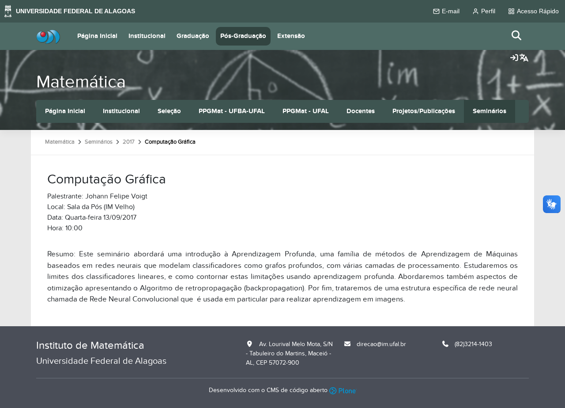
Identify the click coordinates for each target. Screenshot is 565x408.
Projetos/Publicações (423, 111)
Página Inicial (97, 36)
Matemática (81, 82)
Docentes (361, 111)
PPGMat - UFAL (305, 111)
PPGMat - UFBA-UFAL (232, 111)
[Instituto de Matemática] (48, 36)
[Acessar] (514, 58)
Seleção (169, 111)
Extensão (291, 36)
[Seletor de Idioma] (524, 58)
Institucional (147, 36)
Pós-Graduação (243, 36)
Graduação (193, 36)
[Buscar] (517, 36)
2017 (129, 141)
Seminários (489, 111)
